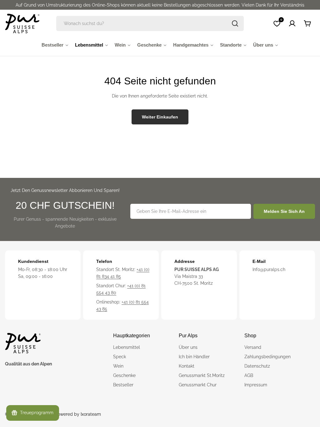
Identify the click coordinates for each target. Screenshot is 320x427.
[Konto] (292, 23)
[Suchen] (235, 23)
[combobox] (150, 23)
